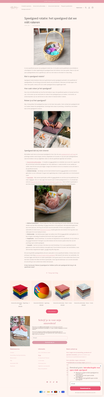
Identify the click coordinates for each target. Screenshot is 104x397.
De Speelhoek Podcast (43, 358)
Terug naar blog (53, 273)
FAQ (11, 360)
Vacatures (12, 366)
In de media (41, 360)
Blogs (39, 355)
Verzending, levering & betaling (17, 355)
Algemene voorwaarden (44, 366)
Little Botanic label (53, 394)
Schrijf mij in (49, 342)
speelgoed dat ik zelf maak (68, 154)
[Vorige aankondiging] (10, 1)
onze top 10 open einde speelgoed (45, 255)
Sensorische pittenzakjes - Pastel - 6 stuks (62, 303)
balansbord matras (45, 230)
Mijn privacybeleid (42, 368)
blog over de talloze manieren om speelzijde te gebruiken (46, 182)
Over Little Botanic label (44, 352)
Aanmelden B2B (14, 363)
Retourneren (13, 358)
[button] (39, 6)
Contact (12, 352)
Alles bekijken (52, 311)
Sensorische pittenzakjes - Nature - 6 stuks (83, 303)
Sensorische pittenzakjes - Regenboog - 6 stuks (20, 303)
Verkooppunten (42, 363)
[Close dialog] (100, 366)
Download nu (85, 388)
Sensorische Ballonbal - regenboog (41, 303)
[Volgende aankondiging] (93, 1)
